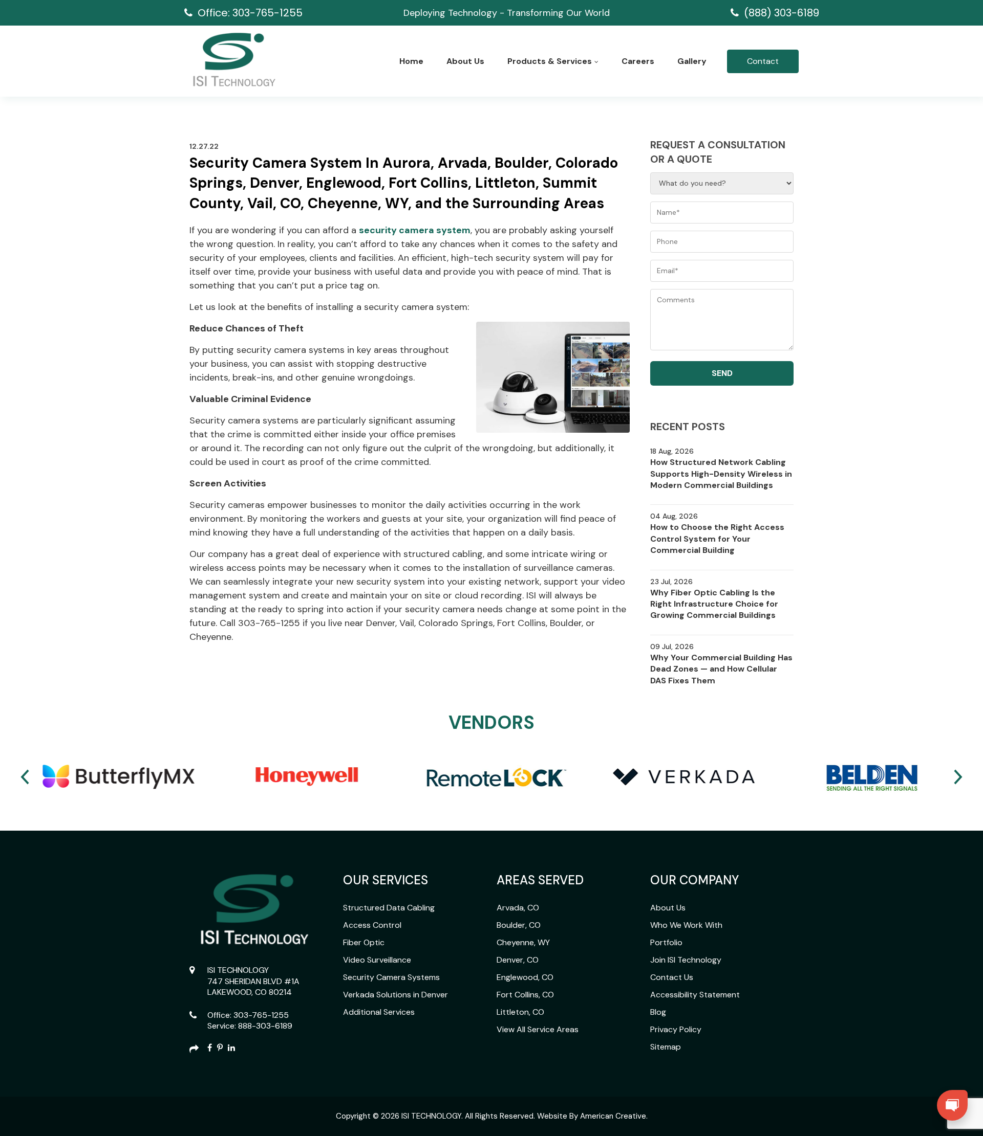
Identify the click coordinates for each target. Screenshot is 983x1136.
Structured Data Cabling (389, 907)
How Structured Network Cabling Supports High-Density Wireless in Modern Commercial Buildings (721, 474)
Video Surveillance (377, 959)
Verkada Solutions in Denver (395, 994)
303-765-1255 (261, 1015)
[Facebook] (209, 1048)
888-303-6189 (265, 1025)
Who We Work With (686, 925)
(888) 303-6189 (781, 13)
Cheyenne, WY (523, 942)
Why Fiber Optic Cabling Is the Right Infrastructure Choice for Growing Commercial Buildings (714, 604)
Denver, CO (518, 959)
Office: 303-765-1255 (250, 13)
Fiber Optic (363, 942)
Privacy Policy (675, 1029)
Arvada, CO (518, 907)
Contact (763, 61)
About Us (668, 907)
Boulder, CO (519, 925)
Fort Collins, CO (525, 994)
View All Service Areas (538, 1029)
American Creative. (614, 1116)
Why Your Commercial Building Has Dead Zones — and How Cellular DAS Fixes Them (721, 669)
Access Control (372, 925)
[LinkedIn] (231, 1048)
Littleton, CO (520, 1012)
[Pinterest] (220, 1048)
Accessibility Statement (695, 994)
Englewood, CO (525, 977)
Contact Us (671, 977)
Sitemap (665, 1046)
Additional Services (379, 1012)
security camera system (415, 230)
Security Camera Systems (391, 977)
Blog (658, 1012)
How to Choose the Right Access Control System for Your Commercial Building (717, 538)
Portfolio (666, 942)
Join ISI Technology (685, 959)
